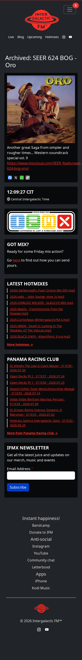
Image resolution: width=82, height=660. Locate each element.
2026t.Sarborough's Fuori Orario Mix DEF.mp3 (42, 290)
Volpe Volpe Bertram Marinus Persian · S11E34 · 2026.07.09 (37, 401)
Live (11, 37)
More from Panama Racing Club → (32, 433)
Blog (20, 37)
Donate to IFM (41, 532)
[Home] (41, 20)
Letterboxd (41, 567)
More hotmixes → (20, 344)
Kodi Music (41, 588)
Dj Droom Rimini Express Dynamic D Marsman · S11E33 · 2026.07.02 (36, 412)
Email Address (18, 468)
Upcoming (34, 37)
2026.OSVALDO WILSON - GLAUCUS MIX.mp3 (41, 303)
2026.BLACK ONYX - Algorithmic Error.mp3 (40, 336)
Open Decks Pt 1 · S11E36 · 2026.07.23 (37, 382)
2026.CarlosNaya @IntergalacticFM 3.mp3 (40, 320)
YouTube (41, 553)
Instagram (41, 546)
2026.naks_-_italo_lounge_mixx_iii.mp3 (37, 297)
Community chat (41, 560)
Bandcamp (41, 525)
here (16, 260)
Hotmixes (52, 37)
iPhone (41, 581)
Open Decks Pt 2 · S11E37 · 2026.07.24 (37, 376)
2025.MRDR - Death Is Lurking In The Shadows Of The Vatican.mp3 (36, 328)
